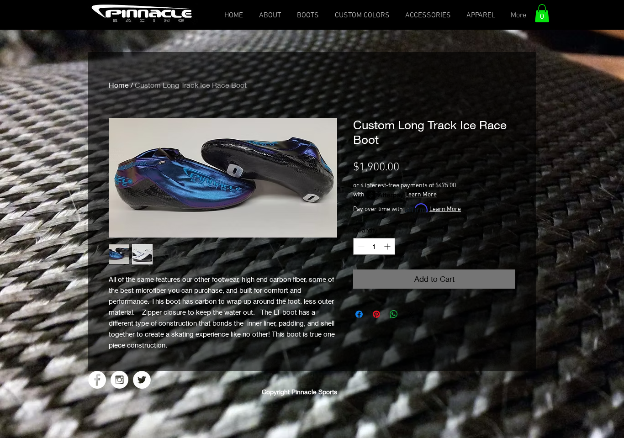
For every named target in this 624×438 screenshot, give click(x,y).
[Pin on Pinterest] (376, 314)
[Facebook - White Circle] (97, 380)
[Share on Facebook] (359, 314)
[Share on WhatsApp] (393, 314)
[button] (542, 13)
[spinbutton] (374, 246)
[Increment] (388, 246)
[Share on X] (411, 314)
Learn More (421, 195)
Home (119, 84)
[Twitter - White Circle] (142, 380)
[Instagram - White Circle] (119, 380)
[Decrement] (360, 246)
